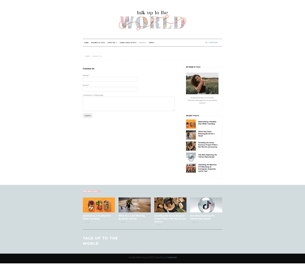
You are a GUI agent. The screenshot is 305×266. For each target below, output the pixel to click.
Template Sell (172, 257)
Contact (142, 42)
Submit (88, 115)
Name (86, 75)
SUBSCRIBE (213, 42)
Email (86, 85)
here (205, 100)
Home (86, 42)
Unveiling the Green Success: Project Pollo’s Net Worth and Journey (208, 145)
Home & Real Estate (128, 42)
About (151, 42)
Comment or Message (93, 95)
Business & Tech (98, 42)
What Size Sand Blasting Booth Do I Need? (206, 134)
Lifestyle (111, 42)
